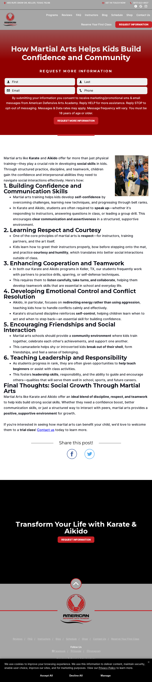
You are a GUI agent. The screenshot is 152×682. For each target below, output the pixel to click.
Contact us (45, 430)
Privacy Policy (107, 667)
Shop (129, 14)
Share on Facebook (72, 454)
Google (77, 651)
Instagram (94, 651)
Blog (105, 14)
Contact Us (143, 14)
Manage (106, 675)
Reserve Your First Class (96, 24)
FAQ (78, 14)
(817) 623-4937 (140, 2)
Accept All (46, 675)
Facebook (59, 651)
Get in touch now (115, 2)
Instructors (91, 14)
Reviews (67, 14)
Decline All (76, 675)
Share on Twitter (89, 454)
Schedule (117, 14)
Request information (76, 539)
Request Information (133, 24)
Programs (52, 14)
